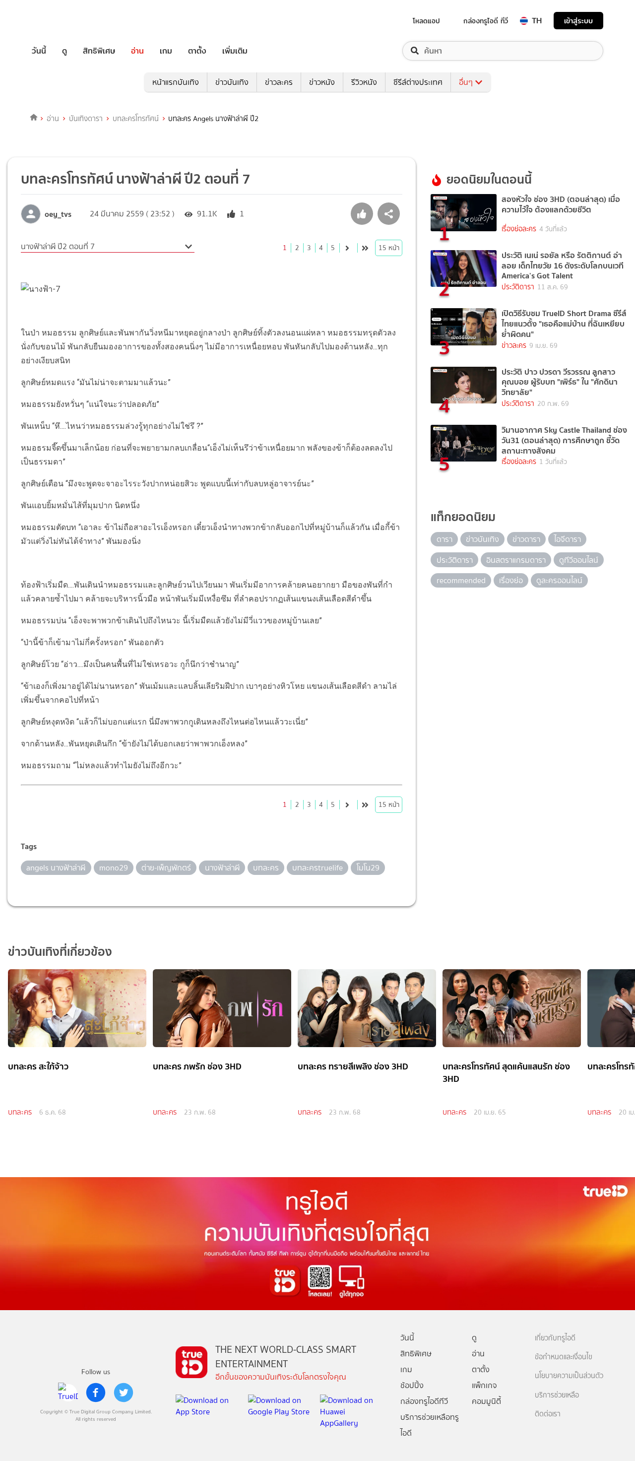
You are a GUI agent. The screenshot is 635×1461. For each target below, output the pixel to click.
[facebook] (96, 1392)
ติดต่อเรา (548, 1414)
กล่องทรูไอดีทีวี (424, 1401)
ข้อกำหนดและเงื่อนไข (563, 1357)
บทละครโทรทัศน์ (136, 118)
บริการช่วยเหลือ (557, 1395)
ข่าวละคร (279, 82)
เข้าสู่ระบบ (578, 20)
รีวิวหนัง (364, 82)
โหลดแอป (426, 20)
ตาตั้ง (197, 51)
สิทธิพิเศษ (99, 51)
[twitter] (123, 1392)
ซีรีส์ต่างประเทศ (418, 82)
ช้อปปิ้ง (412, 1385)
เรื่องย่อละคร (519, 229)
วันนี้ (39, 51)
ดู (64, 51)
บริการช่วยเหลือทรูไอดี (429, 1425)
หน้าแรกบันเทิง (175, 82)
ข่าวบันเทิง (232, 82)
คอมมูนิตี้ (486, 1401)
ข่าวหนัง (322, 82)
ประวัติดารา (518, 287)
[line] (68, 1392)
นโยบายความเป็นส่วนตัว (569, 1376)
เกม (166, 51)
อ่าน (137, 51)
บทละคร (20, 1112)
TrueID (61, 20)
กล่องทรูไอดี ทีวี (485, 20)
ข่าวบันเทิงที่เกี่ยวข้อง (60, 951)
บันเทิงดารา (86, 118)
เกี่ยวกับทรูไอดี (555, 1338)
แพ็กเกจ (484, 1385)
